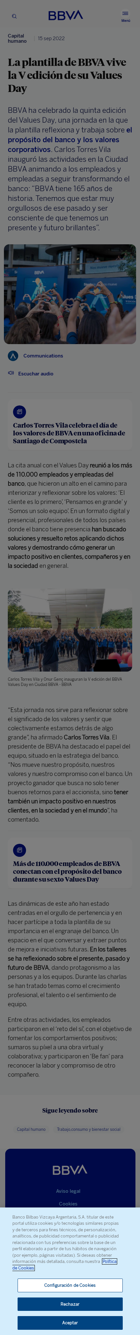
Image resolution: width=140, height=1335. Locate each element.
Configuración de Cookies (70, 1285)
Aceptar (70, 1322)
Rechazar (70, 1304)
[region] (70, 1271)
